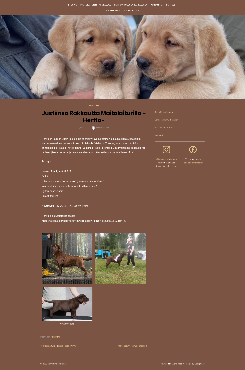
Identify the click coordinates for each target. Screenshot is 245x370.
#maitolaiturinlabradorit (166, 166)
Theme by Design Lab (195, 363)
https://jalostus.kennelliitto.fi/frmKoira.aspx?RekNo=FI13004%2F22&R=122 (84, 220)
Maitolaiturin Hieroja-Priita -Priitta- (60, 345)
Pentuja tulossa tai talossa (130, 5)
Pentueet (171, 5)
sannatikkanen (102, 127)
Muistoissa (112, 10)
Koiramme (156, 5)
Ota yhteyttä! (131, 10)
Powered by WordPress (171, 363)
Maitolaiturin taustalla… (95, 5)
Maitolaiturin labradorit (193, 162)
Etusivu (72, 5)
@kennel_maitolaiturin (166, 159)
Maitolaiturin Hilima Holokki (131, 345)
